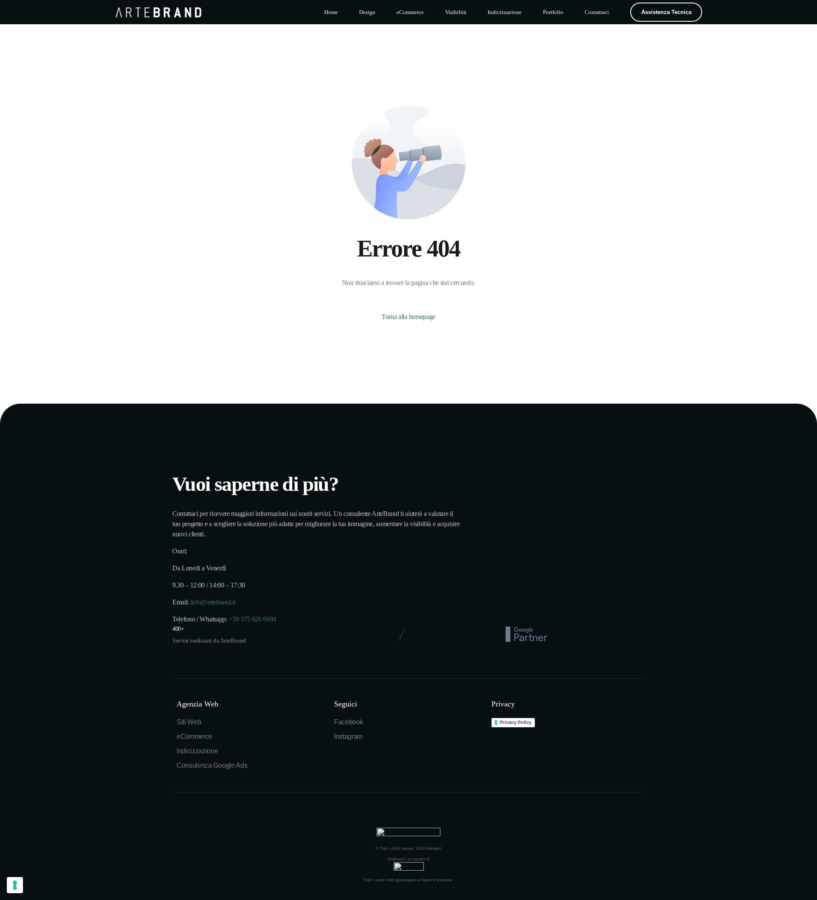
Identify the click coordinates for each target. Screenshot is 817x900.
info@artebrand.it (213, 602)
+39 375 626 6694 (252, 619)
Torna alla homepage (408, 316)
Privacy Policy (515, 722)
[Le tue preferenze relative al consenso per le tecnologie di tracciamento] (15, 885)
